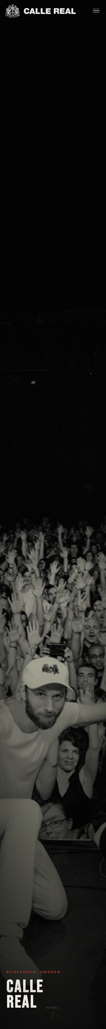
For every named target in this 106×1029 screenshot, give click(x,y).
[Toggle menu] (96, 11)
